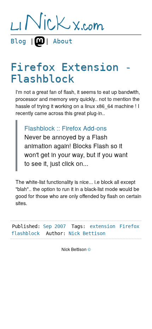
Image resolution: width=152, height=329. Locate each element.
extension (102, 226)
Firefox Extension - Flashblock (71, 73)
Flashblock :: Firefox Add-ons (65, 128)
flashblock (25, 233)
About (62, 41)
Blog (18, 41)
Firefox (129, 226)
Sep (47, 226)
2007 (60, 226)
